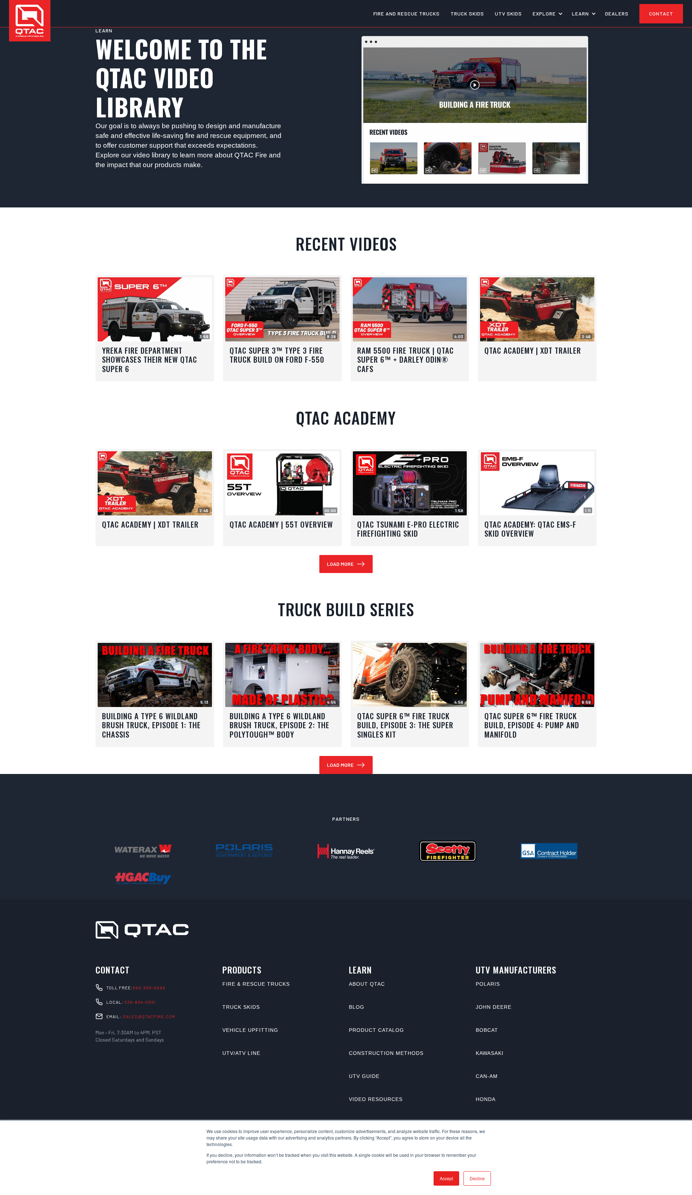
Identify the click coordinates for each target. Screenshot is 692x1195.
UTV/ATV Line (241, 1053)
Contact (661, 13)
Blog (356, 1007)
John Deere (493, 1007)
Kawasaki (490, 1053)
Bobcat (487, 1030)
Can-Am (487, 1076)
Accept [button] (446, 1178)
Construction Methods (386, 1053)
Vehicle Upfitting (250, 1030)
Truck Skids (241, 1007)
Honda (486, 1099)
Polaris (488, 984)
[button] (547, 14)
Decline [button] (477, 1178)
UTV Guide (364, 1076)
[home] (29, 20)
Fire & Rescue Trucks (256, 984)
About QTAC (367, 984)
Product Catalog (376, 1030)
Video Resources (376, 1099)
